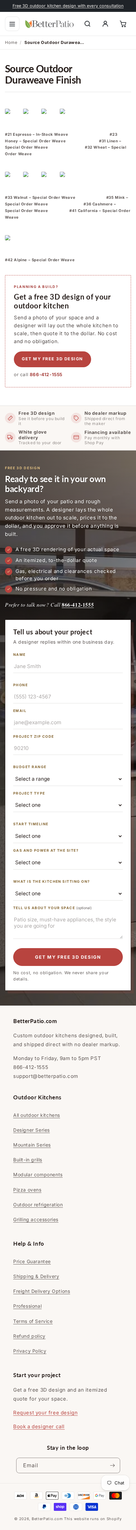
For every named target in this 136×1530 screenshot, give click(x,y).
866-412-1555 (46, 374)
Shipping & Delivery (36, 1276)
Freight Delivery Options (41, 1291)
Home (11, 42)
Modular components (38, 1174)
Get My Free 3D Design (68, 957)
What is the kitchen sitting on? (51, 881)
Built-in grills (27, 1159)
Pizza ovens (27, 1189)
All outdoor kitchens (36, 1115)
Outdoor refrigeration (38, 1204)
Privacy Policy (29, 1351)
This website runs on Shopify (93, 1518)
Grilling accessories (35, 1219)
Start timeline (31, 824)
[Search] (87, 24)
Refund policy (29, 1336)
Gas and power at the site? (46, 850)
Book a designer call (39, 1426)
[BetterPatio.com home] (49, 23)
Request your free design (45, 1412)
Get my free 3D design (52, 358)
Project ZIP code (33, 736)
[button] (12, 24)
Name (19, 655)
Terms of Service (33, 1321)
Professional (27, 1306)
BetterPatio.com (47, 1518)
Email (19, 711)
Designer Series (31, 1130)
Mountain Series (32, 1145)
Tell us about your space (52, 908)
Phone (20, 685)
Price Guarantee (32, 1261)
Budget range (30, 767)
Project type (29, 793)
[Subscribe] (112, 1465)
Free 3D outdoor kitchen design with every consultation (68, 5)
